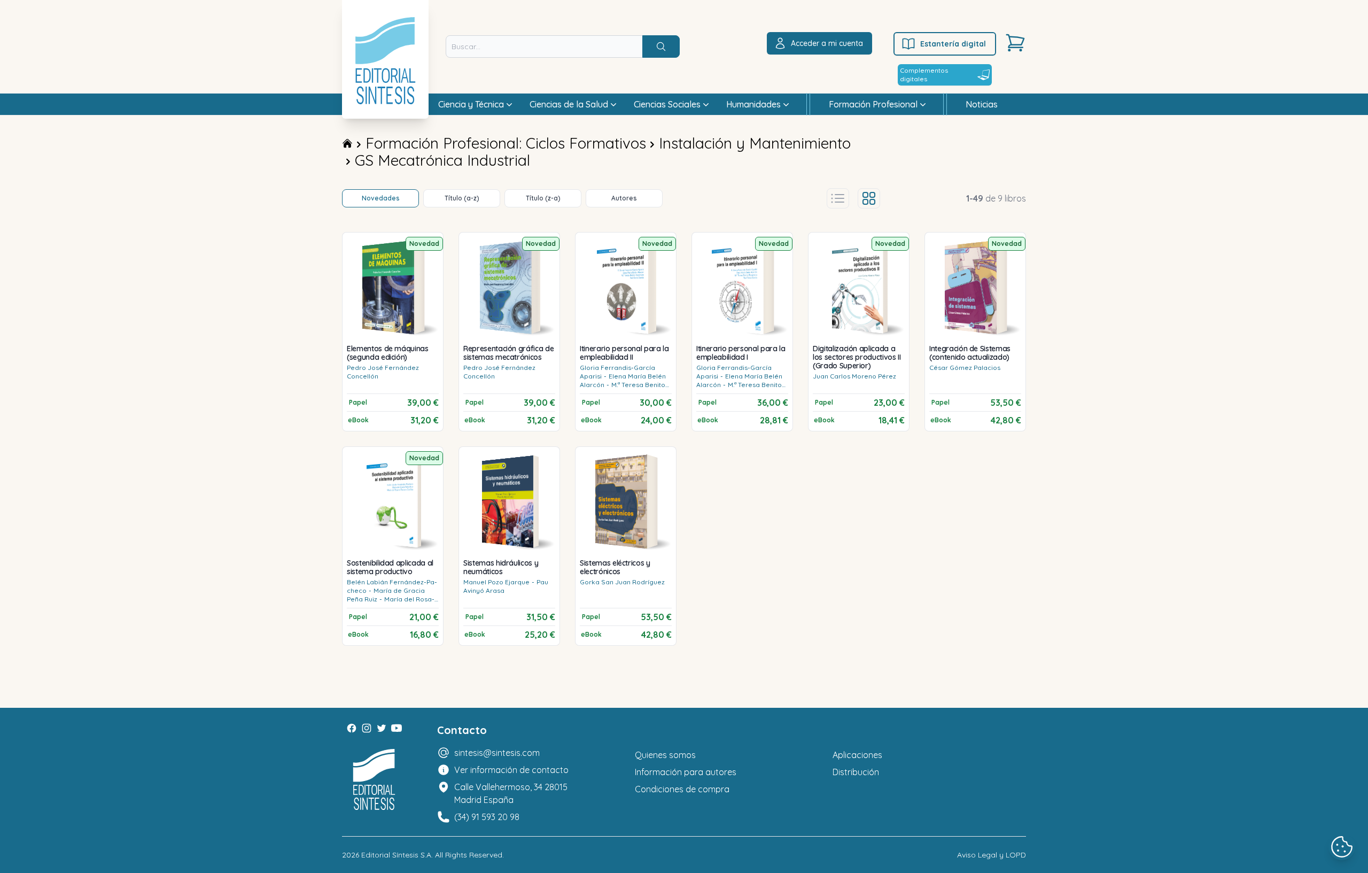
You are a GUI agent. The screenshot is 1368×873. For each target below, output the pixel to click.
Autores (624, 198)
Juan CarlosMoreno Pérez (854, 376)
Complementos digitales (924, 74)
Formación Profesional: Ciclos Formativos (506, 143)
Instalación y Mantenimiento (755, 143)
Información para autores (685, 772)
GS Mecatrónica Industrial (442, 160)
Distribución (856, 772)
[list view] (838, 198)
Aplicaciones (857, 755)
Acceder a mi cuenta (827, 43)
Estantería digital (953, 44)
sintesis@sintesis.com (497, 752)
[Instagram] (366, 728)
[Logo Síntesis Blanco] (374, 779)
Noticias (982, 104)
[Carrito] (1015, 42)
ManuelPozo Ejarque (496, 582)
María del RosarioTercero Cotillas (390, 603)
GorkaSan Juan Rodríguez (622, 582)
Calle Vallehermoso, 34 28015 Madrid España (511, 793)
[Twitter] (381, 728)
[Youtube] (396, 728)
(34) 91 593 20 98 (486, 817)
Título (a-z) (462, 198)
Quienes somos (665, 755)
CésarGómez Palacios (964, 368)
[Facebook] (351, 728)
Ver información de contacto (511, 769)
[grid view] (869, 198)
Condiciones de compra (682, 789)
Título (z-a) (543, 198)
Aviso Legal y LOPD (991, 855)
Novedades (381, 198)
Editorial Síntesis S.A (396, 855)
